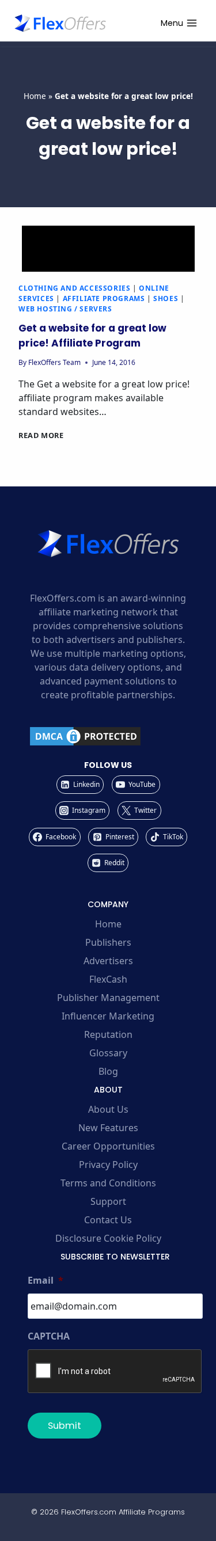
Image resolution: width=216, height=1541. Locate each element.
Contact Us (108, 1219)
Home (35, 95)
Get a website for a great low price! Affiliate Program (92, 335)
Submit (64, 1425)
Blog (108, 1071)
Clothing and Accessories (74, 288)
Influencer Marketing (108, 1016)
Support (108, 1201)
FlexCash (108, 979)
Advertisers (108, 960)
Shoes (165, 298)
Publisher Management (108, 997)
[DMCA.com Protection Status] (108, 736)
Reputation (108, 1034)
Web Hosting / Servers (65, 309)
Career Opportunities (108, 1146)
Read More (41, 435)
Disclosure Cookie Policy (108, 1238)
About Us (108, 1109)
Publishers (108, 942)
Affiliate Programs (104, 298)
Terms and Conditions (108, 1183)
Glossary (108, 1053)
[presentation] (108, 249)
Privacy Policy (108, 1164)
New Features (108, 1127)
